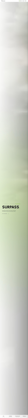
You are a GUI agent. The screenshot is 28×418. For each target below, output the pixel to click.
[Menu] (25, 0)
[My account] (22, 0)
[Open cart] (20, 0)
